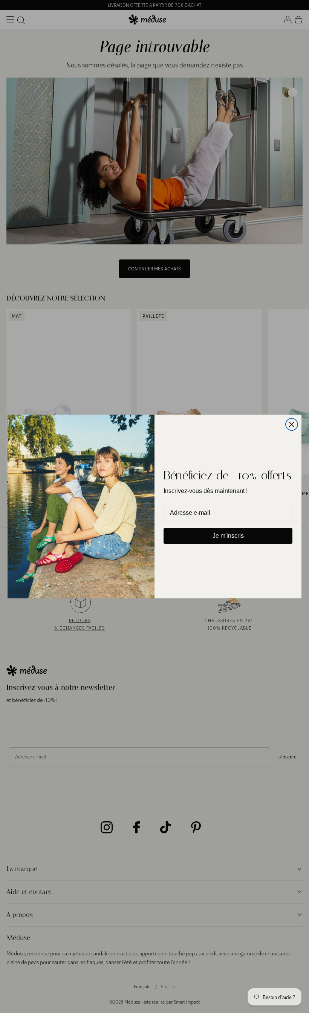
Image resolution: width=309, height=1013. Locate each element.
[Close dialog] (292, 424)
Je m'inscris (228, 535)
